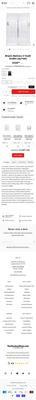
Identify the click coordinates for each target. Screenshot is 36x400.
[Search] (23, 3)
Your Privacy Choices (18, 388)
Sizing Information (26, 304)
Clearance (9, 301)
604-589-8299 (18, 272)
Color (5, 69)
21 (6, 82)
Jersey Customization (27, 318)
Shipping (26, 292)
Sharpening (26, 324)
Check (31, 87)
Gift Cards (9, 304)
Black (9, 73)
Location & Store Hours (9, 321)
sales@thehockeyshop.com (18, 275)
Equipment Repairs (26, 333)
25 (29, 82)
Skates (9, 289)
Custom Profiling (27, 327)
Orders (27, 289)
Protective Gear (9, 295)
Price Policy (27, 301)
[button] (18, 66)
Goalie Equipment (9, 292)
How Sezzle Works (26, 307)
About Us (9, 318)
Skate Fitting (26, 321)
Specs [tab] (14, 162)
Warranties (27, 298)
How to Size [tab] (22, 162)
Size (4, 78)
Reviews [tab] (30, 162)
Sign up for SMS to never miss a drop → (18, 247)
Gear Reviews (9, 324)
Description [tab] (6, 162)
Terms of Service (11, 385)
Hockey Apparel (9, 298)
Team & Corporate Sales (9, 327)
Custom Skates (26, 330)
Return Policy (27, 295)
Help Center (27, 281)
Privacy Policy (23, 385)
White (4, 73)
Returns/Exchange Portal (27, 286)
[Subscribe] (32, 242)
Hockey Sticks (9, 286)
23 (18, 82)
